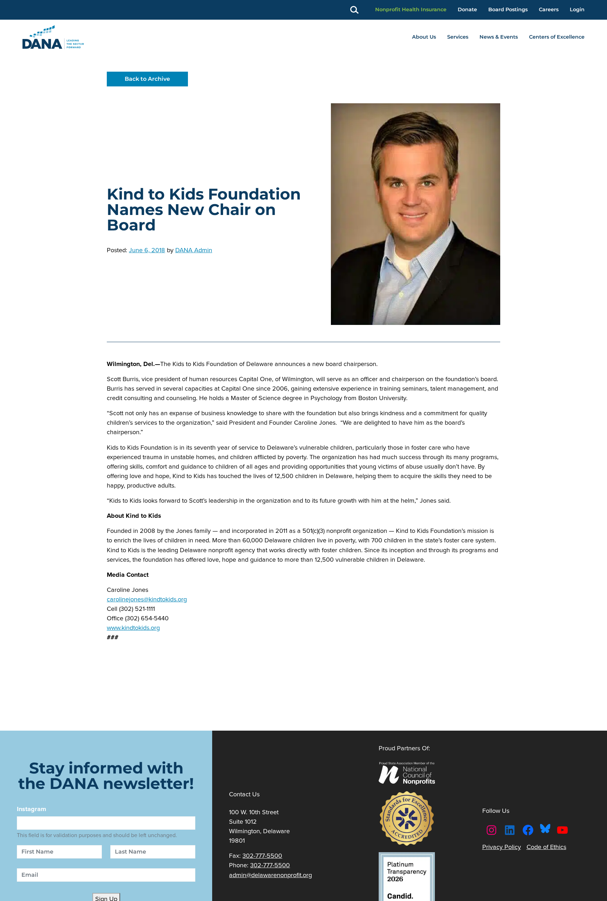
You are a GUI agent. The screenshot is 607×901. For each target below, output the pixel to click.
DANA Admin (193, 250)
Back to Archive (147, 79)
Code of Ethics (546, 846)
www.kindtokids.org (133, 627)
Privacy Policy (501, 846)
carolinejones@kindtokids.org (147, 599)
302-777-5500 (262, 855)
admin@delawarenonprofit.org (270, 875)
